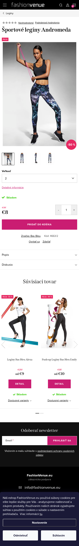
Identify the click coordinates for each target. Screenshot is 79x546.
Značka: (31, 236)
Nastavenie (39, 522)
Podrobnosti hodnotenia (47, 22)
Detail (19, 384)
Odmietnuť (20, 535)
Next (76, 344)
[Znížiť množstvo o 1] (58, 210)
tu (41, 514)
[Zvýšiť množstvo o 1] (74, 210)
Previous (3, 344)
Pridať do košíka (39, 224)
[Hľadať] (61, 5)
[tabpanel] (20, 350)
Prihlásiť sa (62, 440)
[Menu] (5, 5)
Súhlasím (59, 535)
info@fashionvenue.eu (42, 487)
